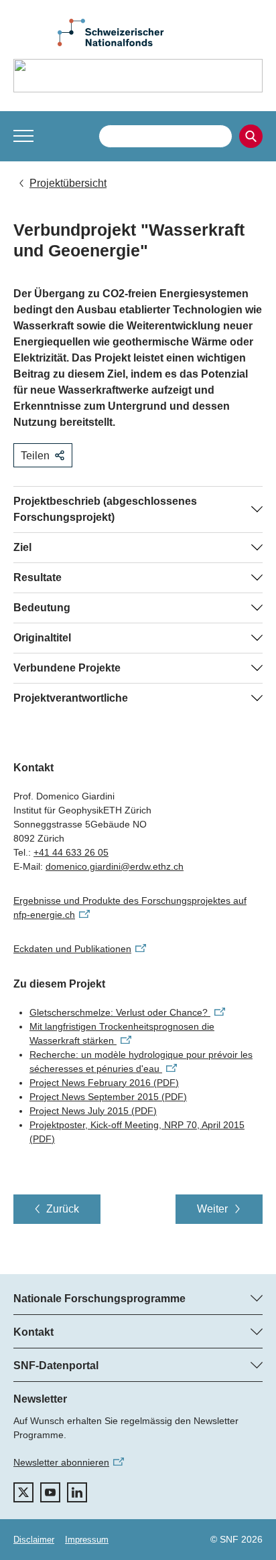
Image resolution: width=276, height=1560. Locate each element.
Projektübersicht (68, 183)
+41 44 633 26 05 (71, 852)
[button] (23, 136)
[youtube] (50, 1492)
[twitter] (23, 1492)
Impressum (87, 1540)
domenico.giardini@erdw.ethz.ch (115, 866)
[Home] (138, 75)
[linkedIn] (77, 1492)
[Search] (251, 136)
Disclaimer (33, 1540)
